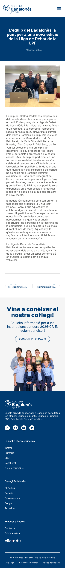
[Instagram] (7, 427)
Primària (9, 452)
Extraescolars (12, 498)
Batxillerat (10, 462)
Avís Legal (9, 563)
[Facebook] (15, 427)
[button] (59, 8)
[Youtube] (23, 427)
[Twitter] (31, 427)
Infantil (8, 447)
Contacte (10, 528)
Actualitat (10, 508)
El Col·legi (10, 488)
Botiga (8, 503)
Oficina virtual (12, 533)
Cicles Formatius (14, 468)
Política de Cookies (51, 563)
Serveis (9, 493)
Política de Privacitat (28, 563)
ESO (7, 457)
